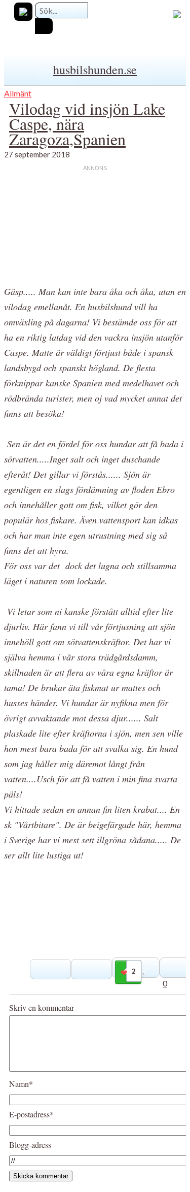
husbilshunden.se (95, 69)
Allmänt (17, 93)
